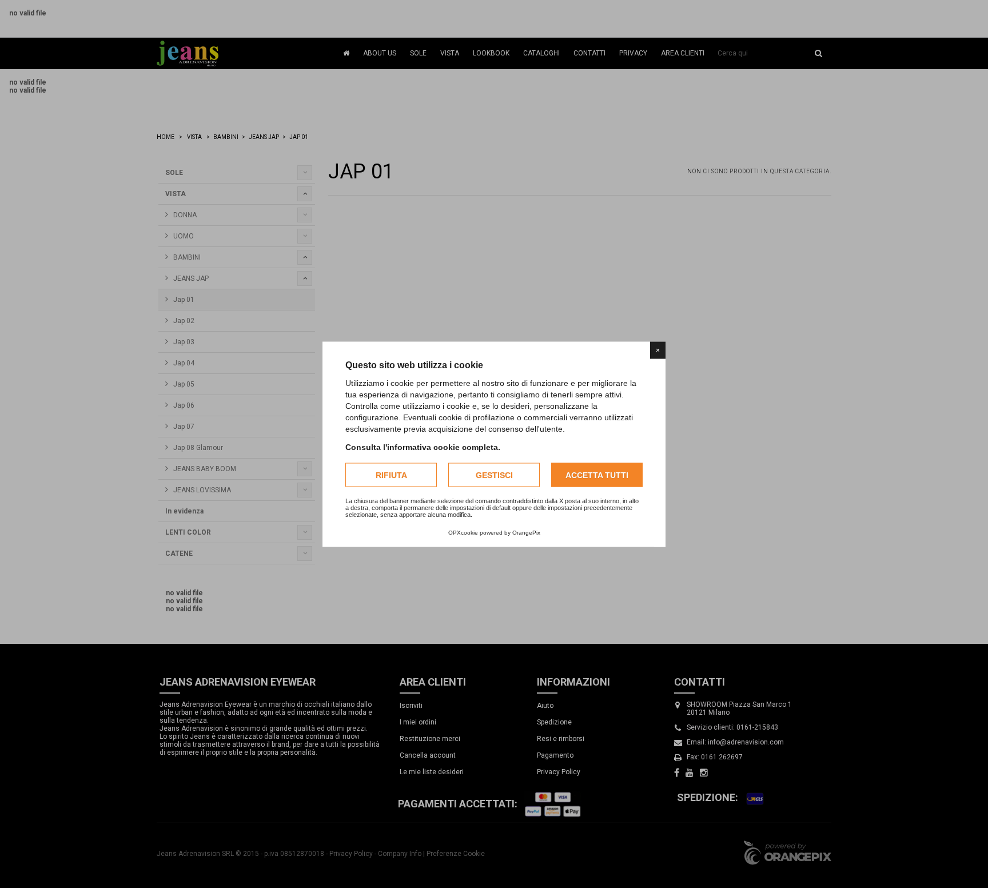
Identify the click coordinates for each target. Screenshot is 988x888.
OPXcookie (463, 532)
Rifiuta (391, 474)
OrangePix (526, 532)
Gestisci (494, 474)
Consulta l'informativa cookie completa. (422, 446)
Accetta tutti (596, 474)
